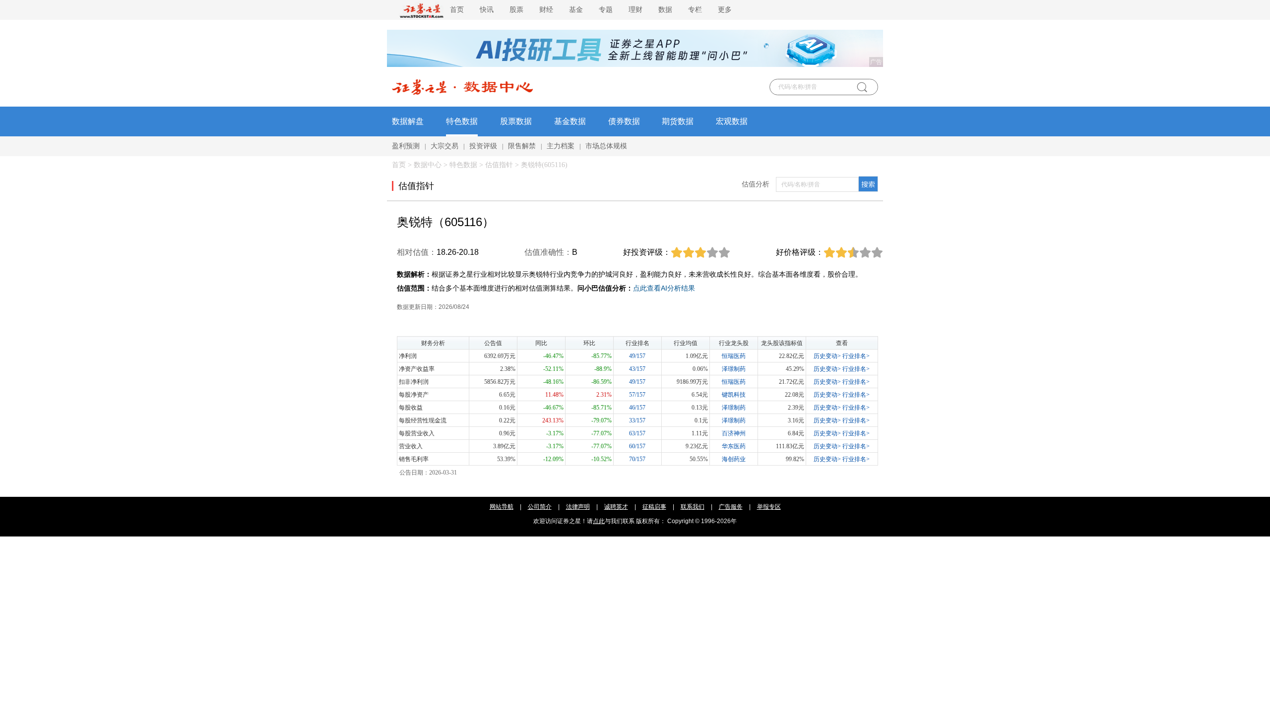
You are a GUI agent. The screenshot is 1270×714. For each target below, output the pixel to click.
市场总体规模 (606, 146)
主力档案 (560, 146)
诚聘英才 (616, 506)
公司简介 (540, 506)
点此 (599, 521)
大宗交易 (444, 146)
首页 (457, 9)
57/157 (637, 394)
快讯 (487, 9)
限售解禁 (522, 146)
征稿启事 (654, 506)
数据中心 (428, 165)
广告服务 (731, 506)
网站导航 (501, 506)
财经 (546, 9)
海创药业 (734, 459)
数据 (665, 9)
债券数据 (624, 121)
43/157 (637, 368)
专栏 (695, 9)
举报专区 (769, 506)
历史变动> (827, 356)
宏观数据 (732, 121)
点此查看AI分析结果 (664, 288)
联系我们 (692, 506)
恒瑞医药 (734, 356)
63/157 (637, 433)
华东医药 (734, 446)
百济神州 (734, 433)
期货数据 (678, 121)
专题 (606, 9)
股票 (516, 9)
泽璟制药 (734, 368)
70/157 (637, 459)
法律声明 (578, 506)
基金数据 (570, 121)
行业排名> (856, 356)
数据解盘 (408, 121)
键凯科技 (734, 394)
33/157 (637, 420)
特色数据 (462, 121)
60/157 (637, 446)
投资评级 (483, 146)
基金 (576, 9)
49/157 (637, 356)
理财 (635, 9)
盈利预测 (406, 146)
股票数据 (516, 121)
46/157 (637, 407)
